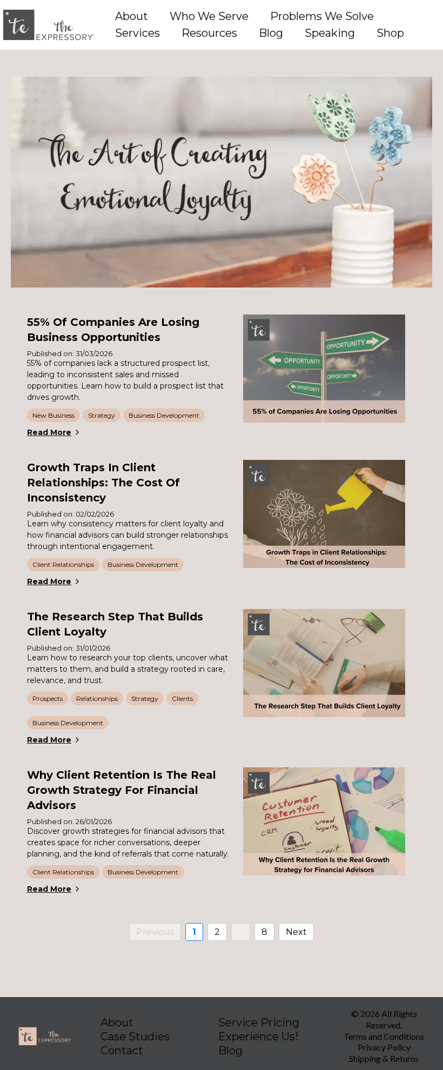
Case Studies (135, 1036)
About (131, 16)
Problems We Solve (322, 16)
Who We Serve (209, 16)
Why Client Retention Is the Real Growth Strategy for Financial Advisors (121, 790)
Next (296, 932)
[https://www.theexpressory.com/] (49, 25)
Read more (49, 432)
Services (137, 32)
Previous (155, 932)
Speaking (330, 32)
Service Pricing (258, 1022)
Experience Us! (258, 1036)
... (240, 932)
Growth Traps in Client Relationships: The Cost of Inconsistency (103, 482)
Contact (121, 1050)
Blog (271, 32)
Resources (209, 32)
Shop (390, 32)
